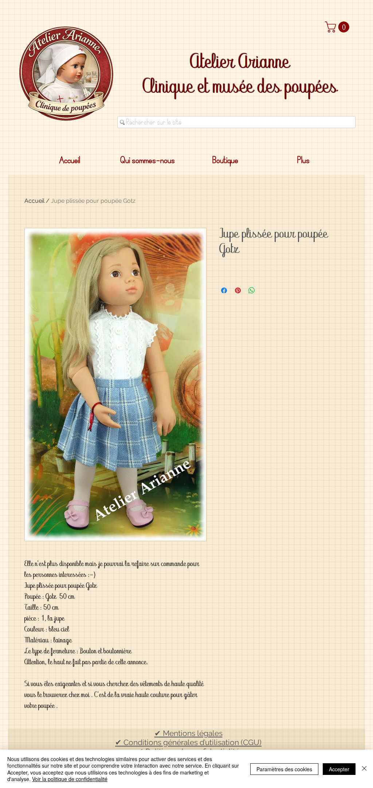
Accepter (339, 769)
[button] (338, 26)
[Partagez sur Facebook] (224, 290)
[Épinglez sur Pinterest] (237, 290)
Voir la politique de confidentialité (69, 779)
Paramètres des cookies (284, 769)
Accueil (34, 200)
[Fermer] (364, 769)
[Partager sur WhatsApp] (251, 290)
